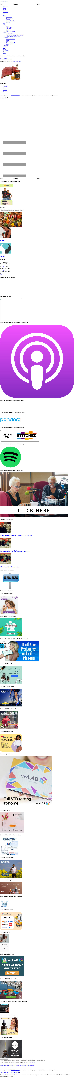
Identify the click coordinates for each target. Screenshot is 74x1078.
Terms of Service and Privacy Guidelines (10, 1072)
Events (2, 256)
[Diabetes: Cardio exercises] (5, 563)
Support (22, 1065)
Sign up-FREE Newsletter (6, 58)
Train (2, 240)
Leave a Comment (17, 61)
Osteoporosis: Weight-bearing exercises (14, 551)
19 (3, 270)
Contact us (31, 1065)
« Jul (1, 274)
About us (26, 1065)
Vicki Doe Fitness (4, 1)
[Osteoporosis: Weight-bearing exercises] (5, 548)
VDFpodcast (6, 1065)
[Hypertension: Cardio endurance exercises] (5, 532)
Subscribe (17, 1065)
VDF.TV (12, 1065)
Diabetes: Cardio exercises (10, 567)
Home (1, 1065)
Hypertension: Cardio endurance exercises (16, 535)
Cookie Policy (31, 1062)
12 (3, 268)
